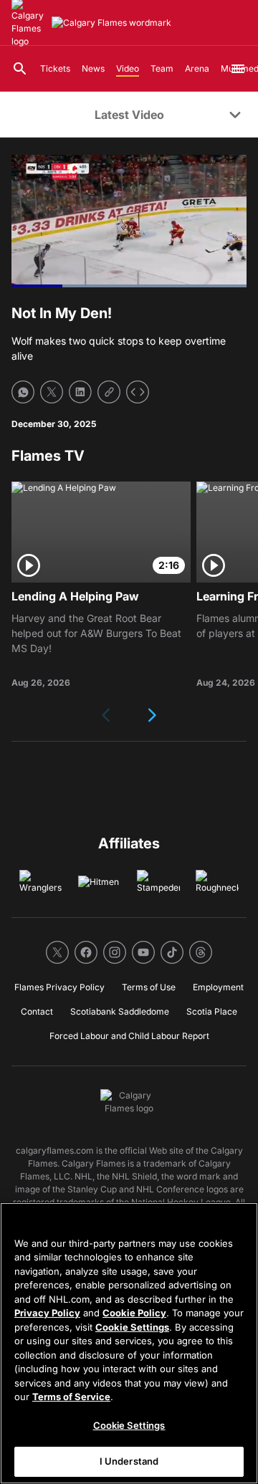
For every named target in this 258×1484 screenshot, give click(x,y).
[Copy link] (108, 391)
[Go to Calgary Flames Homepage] (111, 22)
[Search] (20, 68)
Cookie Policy (134, 1312)
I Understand (129, 1461)
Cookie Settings (132, 1327)
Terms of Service (71, 1396)
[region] (129, 1343)
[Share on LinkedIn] (80, 391)
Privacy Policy (47, 1312)
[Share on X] (51, 391)
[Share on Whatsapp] (22, 391)
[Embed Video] (137, 391)
